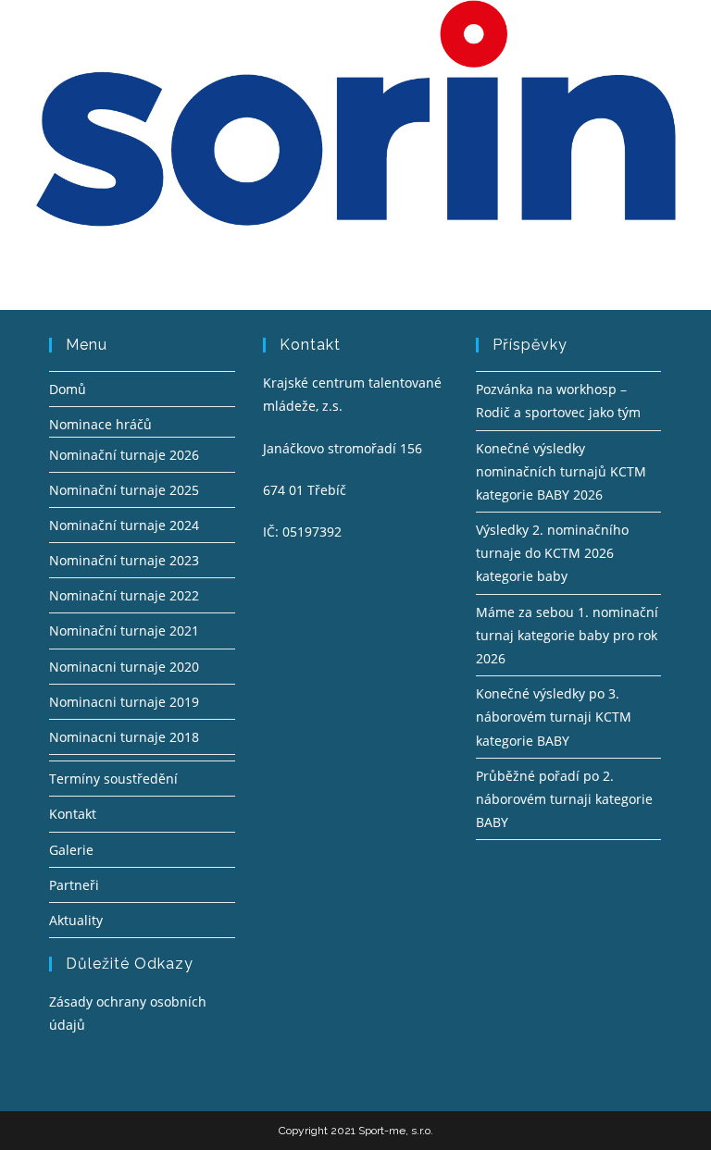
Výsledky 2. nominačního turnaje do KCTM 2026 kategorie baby (552, 553)
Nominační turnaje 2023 (124, 560)
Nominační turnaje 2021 (124, 630)
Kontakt (72, 813)
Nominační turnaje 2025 (124, 490)
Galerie (71, 850)
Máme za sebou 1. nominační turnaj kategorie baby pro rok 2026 (567, 635)
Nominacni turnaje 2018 (124, 737)
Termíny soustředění (113, 778)
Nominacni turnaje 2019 (124, 702)
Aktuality (76, 920)
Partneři (74, 885)
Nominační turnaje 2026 (124, 455)
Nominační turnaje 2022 (124, 595)
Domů (67, 389)
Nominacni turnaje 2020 (124, 666)
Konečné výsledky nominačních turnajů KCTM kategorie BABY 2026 (561, 471)
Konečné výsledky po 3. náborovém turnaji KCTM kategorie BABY (553, 716)
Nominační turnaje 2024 (124, 525)
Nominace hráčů (100, 424)
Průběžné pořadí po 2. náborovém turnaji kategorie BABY (564, 799)
